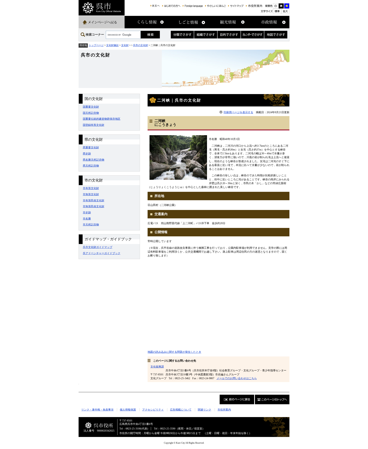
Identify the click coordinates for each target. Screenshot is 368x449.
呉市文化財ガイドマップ (97, 247)
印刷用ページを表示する (238, 112)
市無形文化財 (91, 194)
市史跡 (87, 212)
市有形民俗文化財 (93, 200)
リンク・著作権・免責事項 (97, 409)
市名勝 (87, 218)
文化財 (125, 45)
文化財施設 (112, 45)
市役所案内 (224, 409)
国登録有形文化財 (93, 124)
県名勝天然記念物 (93, 159)
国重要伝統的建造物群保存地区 (101, 118)
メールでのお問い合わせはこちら (237, 378)
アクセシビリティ (153, 409)
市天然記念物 (91, 224)
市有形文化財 (91, 188)
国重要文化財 (91, 106)
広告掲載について (180, 409)
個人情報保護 (128, 409)
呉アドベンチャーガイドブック (101, 253)
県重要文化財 (91, 147)
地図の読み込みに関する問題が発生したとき (174, 351)
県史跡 (87, 153)
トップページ (96, 45)
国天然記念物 (91, 112)
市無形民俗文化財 (93, 206)
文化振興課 (157, 366)
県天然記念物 (91, 165)
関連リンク (204, 409)
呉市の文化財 (140, 45)
